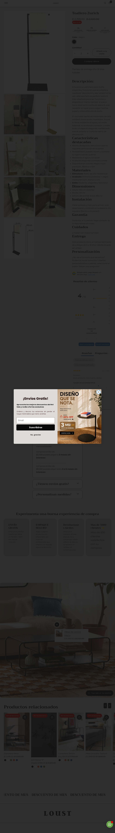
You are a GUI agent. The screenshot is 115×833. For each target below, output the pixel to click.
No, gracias (35, 434)
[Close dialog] (98, 392)
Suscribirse (35, 427)
